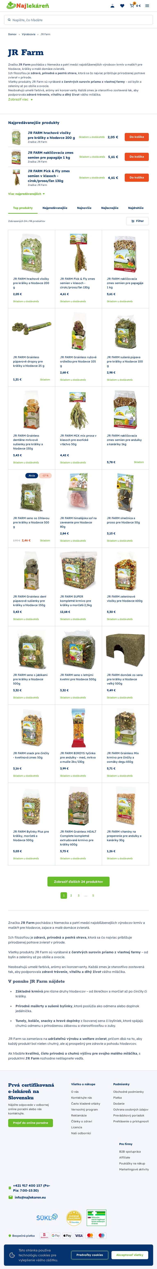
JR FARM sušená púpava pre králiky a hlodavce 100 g (125, 361)
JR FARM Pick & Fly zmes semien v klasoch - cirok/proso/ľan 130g (77, 283)
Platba (117, 1098)
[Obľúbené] (122, 6)
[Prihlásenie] (112, 6)
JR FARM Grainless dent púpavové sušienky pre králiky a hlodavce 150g (29, 601)
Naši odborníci (81, 1133)
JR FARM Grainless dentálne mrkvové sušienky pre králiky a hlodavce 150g (28, 442)
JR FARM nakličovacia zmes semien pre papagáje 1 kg (125, 283)
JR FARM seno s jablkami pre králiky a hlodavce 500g (30, 679)
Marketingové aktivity (134, 1169)
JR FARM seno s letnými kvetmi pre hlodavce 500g (78, 677)
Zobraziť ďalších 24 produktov (78, 882)
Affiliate (124, 1157)
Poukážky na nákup (132, 1163)
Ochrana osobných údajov (130, 1109)
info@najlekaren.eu (30, 1197)
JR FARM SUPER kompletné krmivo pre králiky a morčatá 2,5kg (76, 601)
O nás (75, 1092)
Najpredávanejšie (55, 208)
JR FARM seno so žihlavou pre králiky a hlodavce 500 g (31, 522)
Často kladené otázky (85, 1103)
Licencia (76, 1127)
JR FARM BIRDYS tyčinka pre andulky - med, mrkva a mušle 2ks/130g (77, 757)
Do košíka (137, 137)
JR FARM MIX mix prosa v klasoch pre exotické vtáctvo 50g (78, 440)
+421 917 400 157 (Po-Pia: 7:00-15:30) (31, 1187)
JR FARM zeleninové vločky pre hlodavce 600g (124, 599)
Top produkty (23, 208)
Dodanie (118, 1103)
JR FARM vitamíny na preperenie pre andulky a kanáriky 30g (124, 836)
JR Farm (42, 141)
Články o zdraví (81, 1121)
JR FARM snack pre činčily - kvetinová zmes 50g (31, 755)
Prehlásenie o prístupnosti (131, 1121)
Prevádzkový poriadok (128, 1115)
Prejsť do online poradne (30, 1123)
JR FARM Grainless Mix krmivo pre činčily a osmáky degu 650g (123, 757)
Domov (12, 34)
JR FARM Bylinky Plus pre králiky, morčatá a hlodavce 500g (31, 836)
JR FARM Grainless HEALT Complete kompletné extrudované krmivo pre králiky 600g (78, 838)
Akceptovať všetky (129, 1255)
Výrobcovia (29, 34)
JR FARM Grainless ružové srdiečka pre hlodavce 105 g (78, 361)
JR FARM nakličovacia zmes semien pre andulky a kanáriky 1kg (124, 440)
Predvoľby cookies (89, 1255)
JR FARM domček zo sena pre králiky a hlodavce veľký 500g (124, 679)
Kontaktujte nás (81, 1098)
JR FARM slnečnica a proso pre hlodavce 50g (123, 520)
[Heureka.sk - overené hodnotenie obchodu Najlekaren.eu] (74, 1218)
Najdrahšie (136, 208)
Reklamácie (79, 1115)
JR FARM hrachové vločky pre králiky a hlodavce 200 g (31, 283)
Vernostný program (84, 1109)
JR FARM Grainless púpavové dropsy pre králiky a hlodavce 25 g (28, 361)
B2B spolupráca (130, 1151)
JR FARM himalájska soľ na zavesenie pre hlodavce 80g (78, 522)
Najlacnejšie (109, 208)
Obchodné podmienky (128, 1092)
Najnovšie (84, 208)
